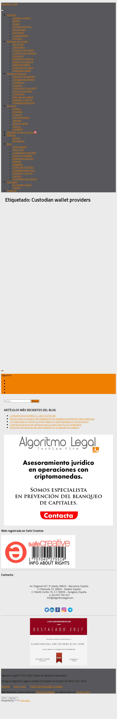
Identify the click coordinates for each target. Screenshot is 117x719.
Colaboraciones (21, 35)
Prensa (16, 138)
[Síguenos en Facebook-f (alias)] (8, 387)
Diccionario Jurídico (22, 185)
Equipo (16, 24)
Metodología (19, 30)
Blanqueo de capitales (24, 76)
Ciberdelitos (19, 47)
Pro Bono (17, 38)
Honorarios (18, 32)
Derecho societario (22, 91)
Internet (17, 161)
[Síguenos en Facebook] (57, 611)
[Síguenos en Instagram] (8, 389)
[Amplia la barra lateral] (2, 370)
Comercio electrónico (23, 50)
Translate (25, 700)
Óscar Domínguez (45, 692)
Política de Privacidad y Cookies (46, 686)
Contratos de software (24, 53)
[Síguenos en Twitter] (8, 381)
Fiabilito (17, 188)
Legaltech (18, 129)
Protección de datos (23, 68)
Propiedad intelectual (24, 103)
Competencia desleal (23, 79)
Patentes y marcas (23, 100)
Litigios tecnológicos (23, 62)
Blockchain (18, 44)
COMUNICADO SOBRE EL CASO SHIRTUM (33, 416)
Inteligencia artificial (23, 59)
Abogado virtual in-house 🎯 (22, 132)
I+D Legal (12, 182)
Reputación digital (22, 71)
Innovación (18, 56)
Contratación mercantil (24, 88)
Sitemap (5, 686)
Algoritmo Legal (9, 4)
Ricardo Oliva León (19, 281)
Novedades (19, 141)
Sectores (11, 106)
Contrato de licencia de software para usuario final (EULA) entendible (45, 425)
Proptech (17, 115)
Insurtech (18, 112)
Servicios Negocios (17, 74)
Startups (17, 120)
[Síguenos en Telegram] (8, 392)
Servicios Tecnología (17, 41)
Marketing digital (21, 65)
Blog (9, 144)
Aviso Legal (20, 686)
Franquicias (19, 94)
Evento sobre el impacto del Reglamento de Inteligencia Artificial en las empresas (52, 419)
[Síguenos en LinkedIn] (52, 611)
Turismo (17, 126)
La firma (11, 15)
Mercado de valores (23, 97)
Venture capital (20, 123)
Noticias (11, 135)
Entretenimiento (21, 117)
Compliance (19, 82)
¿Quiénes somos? (22, 18)
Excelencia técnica (22, 27)
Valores (16, 21)
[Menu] (2, 10)
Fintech (16, 109)
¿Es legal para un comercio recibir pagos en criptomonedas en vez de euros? (49, 422)
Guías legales (20, 147)
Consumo (17, 85)
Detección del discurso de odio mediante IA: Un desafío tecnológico (44, 427)
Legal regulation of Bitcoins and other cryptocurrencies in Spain (20, 293)
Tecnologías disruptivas (25, 179)
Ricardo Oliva (83, 692)
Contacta (11, 191)
